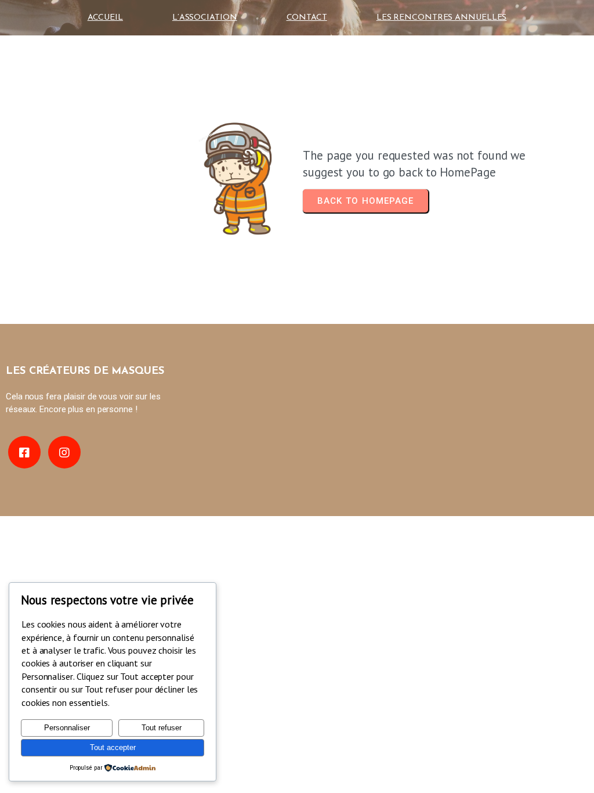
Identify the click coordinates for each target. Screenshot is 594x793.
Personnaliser (67, 727)
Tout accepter (113, 747)
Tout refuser (162, 727)
